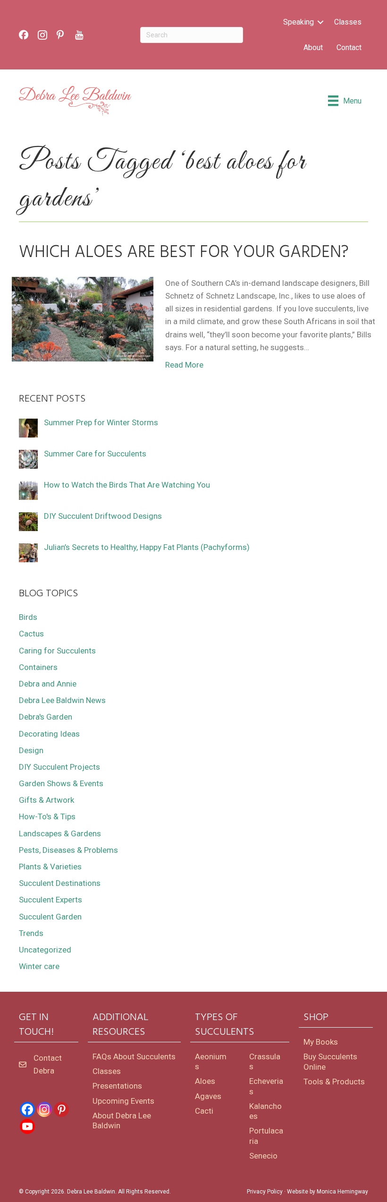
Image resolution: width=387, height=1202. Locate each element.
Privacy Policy (265, 1191)
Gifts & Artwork (46, 800)
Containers (38, 667)
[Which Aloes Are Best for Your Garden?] (82, 318)
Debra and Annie (47, 683)
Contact (349, 47)
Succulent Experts (50, 899)
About (313, 47)
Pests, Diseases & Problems (68, 850)
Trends (31, 933)
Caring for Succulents (57, 650)
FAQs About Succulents (134, 1056)
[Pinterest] (61, 1109)
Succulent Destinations (60, 883)
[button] (320, 22)
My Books (320, 1042)
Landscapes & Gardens (60, 833)
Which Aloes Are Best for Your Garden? (184, 252)
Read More (184, 364)
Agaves (208, 1096)
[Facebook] (27, 1109)
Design (31, 750)
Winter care (39, 966)
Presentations (117, 1085)
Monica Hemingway (342, 1191)
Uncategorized (45, 949)
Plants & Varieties (50, 866)
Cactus (31, 633)
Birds (28, 617)
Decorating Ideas (49, 733)
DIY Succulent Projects (59, 767)
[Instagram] (44, 1109)
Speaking (298, 21)
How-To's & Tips (47, 816)
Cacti (204, 1111)
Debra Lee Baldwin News (62, 700)
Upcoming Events (123, 1101)
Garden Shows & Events (61, 783)
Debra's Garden (45, 716)
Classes (348, 21)
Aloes (205, 1081)
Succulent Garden (50, 916)
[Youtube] (27, 1126)
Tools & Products (334, 1081)
